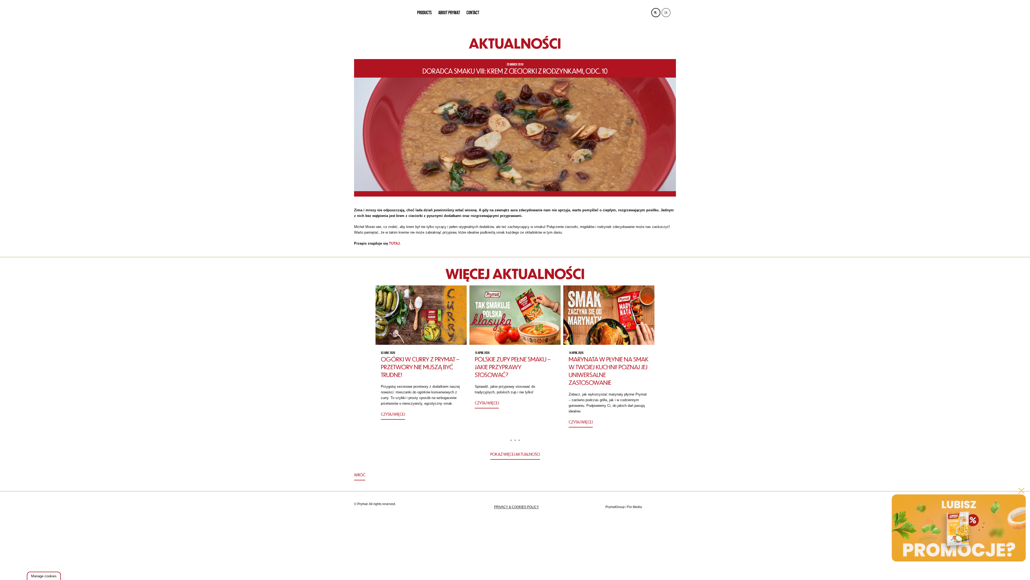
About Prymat (449, 12)
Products (424, 12)
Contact (472, 12)
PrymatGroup (615, 507)
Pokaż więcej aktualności (515, 454)
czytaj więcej (393, 414)
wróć (359, 474)
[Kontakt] (658, 507)
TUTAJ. (395, 243)
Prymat (381, 12)
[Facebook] (671, 507)
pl (655, 12)
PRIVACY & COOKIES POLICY (516, 507)
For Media (634, 507)
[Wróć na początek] (515, 475)
